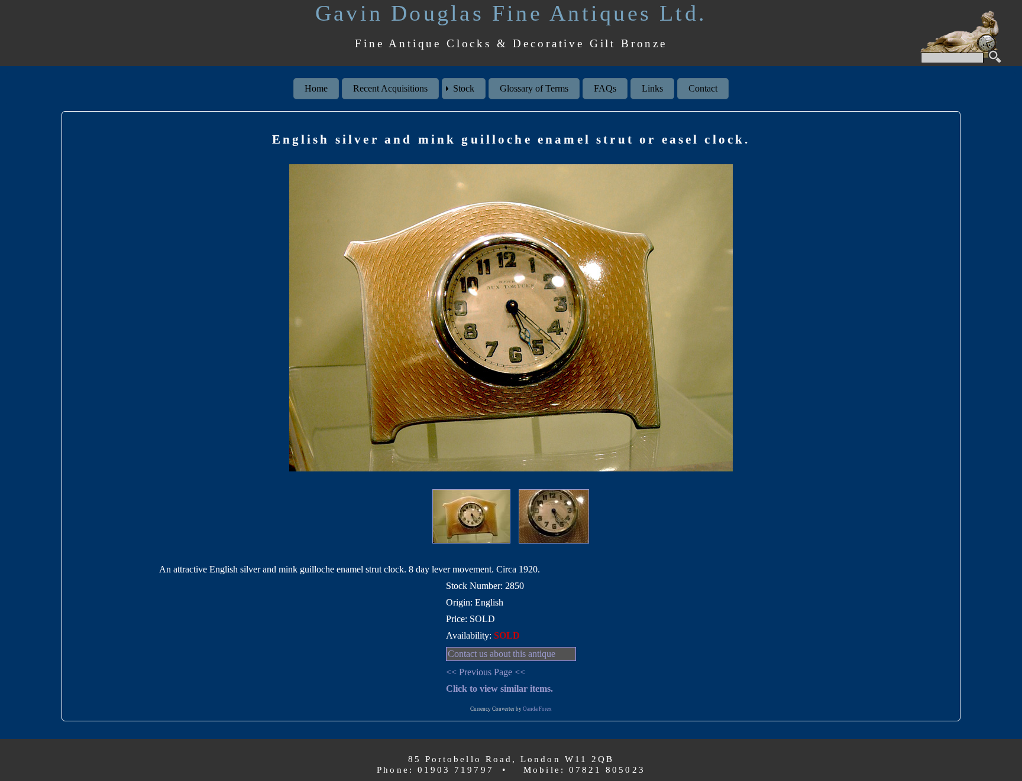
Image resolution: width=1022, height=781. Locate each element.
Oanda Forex (537, 709)
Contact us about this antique (501, 654)
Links (652, 88)
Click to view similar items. (499, 689)
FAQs (605, 88)
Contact (702, 88)
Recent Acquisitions (390, 88)
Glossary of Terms (534, 88)
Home (316, 88)
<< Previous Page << (485, 672)
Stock (463, 88)
